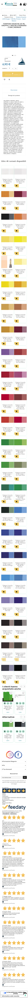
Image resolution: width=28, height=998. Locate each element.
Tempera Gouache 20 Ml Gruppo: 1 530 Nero (8, 226)
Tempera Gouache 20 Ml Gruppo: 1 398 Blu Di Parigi (8, 564)
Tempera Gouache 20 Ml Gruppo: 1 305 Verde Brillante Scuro (8, 474)
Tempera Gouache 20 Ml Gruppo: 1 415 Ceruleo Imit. (20, 587)
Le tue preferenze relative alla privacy (15, 992)
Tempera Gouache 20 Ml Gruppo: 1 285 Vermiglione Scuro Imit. (20, 429)
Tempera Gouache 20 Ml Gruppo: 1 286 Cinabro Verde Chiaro (8, 452)
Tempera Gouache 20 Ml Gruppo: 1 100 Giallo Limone (20, 249)
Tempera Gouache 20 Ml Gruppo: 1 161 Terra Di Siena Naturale (8, 339)
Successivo (13, 813)
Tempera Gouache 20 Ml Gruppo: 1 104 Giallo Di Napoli (20, 271)
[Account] (21, 4)
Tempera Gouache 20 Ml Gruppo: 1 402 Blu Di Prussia (20, 564)
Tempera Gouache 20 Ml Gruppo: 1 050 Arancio (8, 203)
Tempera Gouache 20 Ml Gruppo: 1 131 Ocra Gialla (8, 316)
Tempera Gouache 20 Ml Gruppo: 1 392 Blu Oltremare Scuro (20, 542)
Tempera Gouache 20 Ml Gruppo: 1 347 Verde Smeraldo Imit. (8, 497)
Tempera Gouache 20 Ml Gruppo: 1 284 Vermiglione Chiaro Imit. (8, 429)
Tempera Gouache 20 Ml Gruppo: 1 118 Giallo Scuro (20, 293)
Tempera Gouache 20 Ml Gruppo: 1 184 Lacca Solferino (8, 361)
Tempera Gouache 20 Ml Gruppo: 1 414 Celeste (8, 587)
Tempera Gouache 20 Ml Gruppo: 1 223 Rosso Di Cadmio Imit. (8, 384)
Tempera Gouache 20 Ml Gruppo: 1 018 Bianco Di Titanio (8, 181)
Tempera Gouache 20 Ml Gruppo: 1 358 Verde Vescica (7, 519)
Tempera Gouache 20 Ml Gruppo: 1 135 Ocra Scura (20, 316)
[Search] (24, 10)
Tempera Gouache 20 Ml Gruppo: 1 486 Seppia (20, 632)
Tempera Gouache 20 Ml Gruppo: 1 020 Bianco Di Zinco (20, 181)
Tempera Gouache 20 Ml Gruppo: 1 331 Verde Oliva (20, 474)
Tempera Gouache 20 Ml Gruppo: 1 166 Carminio (20, 203)
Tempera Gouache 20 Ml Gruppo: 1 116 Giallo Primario (8, 294)
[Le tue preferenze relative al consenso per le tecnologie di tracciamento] (25, 995)
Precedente (6, 813)
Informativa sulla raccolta (10, 996)
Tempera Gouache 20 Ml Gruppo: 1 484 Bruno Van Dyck (8, 632)
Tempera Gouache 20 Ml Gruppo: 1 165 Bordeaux (20, 338)
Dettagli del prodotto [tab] (14, 95)
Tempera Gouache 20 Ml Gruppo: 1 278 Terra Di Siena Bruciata (20, 406)
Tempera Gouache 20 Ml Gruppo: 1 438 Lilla (8, 609)
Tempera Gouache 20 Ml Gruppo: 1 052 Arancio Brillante (20, 226)
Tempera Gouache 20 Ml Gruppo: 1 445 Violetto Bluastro (20, 610)
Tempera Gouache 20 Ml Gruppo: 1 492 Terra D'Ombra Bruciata (8, 655)
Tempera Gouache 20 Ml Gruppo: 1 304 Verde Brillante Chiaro (20, 452)
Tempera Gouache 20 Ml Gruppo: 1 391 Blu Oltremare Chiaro (7, 542)
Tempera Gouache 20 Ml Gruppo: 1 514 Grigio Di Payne (8, 677)
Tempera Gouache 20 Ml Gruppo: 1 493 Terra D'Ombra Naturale (20, 655)
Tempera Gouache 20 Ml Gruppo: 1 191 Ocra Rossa (20, 361)
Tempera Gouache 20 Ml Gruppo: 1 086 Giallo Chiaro (8, 248)
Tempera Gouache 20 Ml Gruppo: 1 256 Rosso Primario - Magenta (20, 385)
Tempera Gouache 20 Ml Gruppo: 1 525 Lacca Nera (20, 677)
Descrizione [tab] (14, 90)
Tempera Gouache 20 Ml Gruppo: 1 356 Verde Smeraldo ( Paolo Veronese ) (20, 498)
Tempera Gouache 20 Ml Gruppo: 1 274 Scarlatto (8, 406)
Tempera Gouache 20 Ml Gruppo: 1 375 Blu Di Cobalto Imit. (20, 519)
